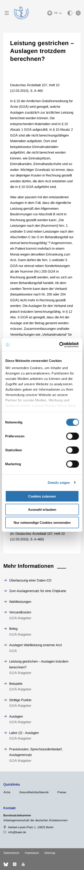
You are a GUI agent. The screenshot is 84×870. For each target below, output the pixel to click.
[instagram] (14, 864)
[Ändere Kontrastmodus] (69, 13)
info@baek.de (17, 832)
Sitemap (49, 853)
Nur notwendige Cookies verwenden (42, 522)
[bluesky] (5, 864)
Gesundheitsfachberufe (34, 792)
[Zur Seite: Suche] (78, 13)
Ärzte (7, 792)
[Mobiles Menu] (6, 13)
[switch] (72, 436)
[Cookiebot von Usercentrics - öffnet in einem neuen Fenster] (60, 344)
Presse (61, 792)
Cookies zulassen (42, 496)
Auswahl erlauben (42, 509)
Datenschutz (11, 853)
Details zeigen (59, 482)
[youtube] (23, 864)
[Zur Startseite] (21, 13)
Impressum (32, 853)
